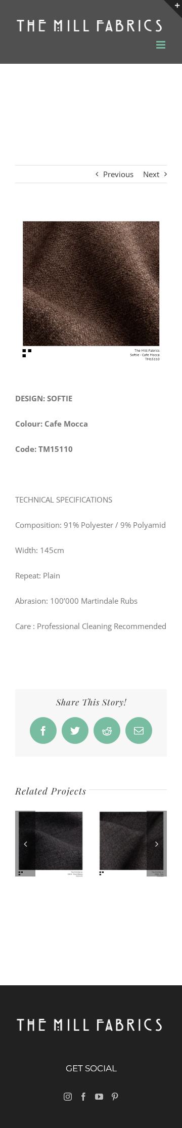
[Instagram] (68, 1097)
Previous (118, 174)
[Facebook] (83, 1097)
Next (151, 174)
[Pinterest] (115, 1097)
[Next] (157, 843)
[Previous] (25, 843)
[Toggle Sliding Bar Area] (173, 9)
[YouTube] (99, 1097)
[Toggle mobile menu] (161, 44)
